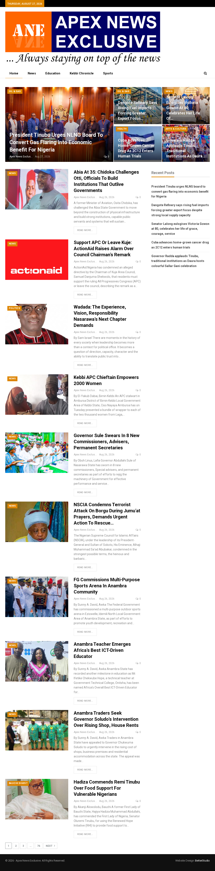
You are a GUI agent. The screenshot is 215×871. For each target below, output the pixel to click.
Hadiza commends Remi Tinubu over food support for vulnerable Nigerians (107, 788)
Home (13, 73)
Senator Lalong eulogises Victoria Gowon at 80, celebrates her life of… (183, 108)
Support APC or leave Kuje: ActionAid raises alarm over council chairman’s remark (104, 248)
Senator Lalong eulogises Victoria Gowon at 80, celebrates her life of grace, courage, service (180, 229)
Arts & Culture (176, 128)
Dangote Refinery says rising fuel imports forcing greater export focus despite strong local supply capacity (180, 210)
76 (38, 845)
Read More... (85, 230)
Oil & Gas (15, 91)
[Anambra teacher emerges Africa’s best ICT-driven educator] (36, 661)
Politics (14, 308)
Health (121, 128)
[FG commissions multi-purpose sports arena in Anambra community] (36, 597)
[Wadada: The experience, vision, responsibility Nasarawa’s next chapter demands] (36, 324)
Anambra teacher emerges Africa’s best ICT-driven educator (102, 650)
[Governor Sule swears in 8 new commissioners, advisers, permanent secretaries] (36, 452)
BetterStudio (202, 860)
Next (49, 845)
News (32, 73)
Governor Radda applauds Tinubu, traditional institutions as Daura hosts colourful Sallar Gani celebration (177, 261)
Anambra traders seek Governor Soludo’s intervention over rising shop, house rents (106, 719)
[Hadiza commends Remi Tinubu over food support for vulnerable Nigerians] (36, 799)
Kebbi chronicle (82, 73)
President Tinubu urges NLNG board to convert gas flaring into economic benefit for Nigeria (56, 142)
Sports (108, 73)
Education (52, 73)
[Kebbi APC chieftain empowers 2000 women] (36, 394)
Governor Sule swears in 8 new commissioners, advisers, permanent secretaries (106, 441)
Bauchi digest (18, 783)
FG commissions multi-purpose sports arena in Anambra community (107, 586)
